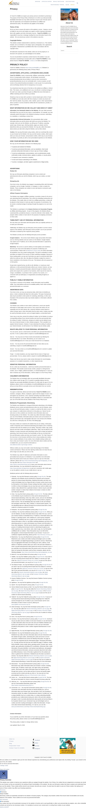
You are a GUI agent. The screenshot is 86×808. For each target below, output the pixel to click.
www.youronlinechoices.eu (18, 706)
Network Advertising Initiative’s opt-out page (30, 572)
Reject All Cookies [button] (4, 769)
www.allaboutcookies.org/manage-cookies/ (21, 444)
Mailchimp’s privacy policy (34, 250)
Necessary (4, 791)
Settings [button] (2, 765)
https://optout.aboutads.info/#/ (27, 462)
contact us (33, 60)
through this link (41, 476)
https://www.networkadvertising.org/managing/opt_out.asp (37, 460)
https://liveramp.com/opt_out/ (44, 534)
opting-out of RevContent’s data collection (35, 675)
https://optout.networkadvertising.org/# (20, 464)
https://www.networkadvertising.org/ (36, 706)
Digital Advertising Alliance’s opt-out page (31, 590)
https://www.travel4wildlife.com (33, 67)
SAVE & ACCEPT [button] (4, 807)
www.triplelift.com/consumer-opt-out (20, 604)
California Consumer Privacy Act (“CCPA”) (28, 560)
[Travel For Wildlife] (15, 3)
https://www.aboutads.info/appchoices (20, 468)
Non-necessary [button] (4, 799)
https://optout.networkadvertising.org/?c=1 (22, 685)
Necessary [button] (2, 790)
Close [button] (6, 765)
